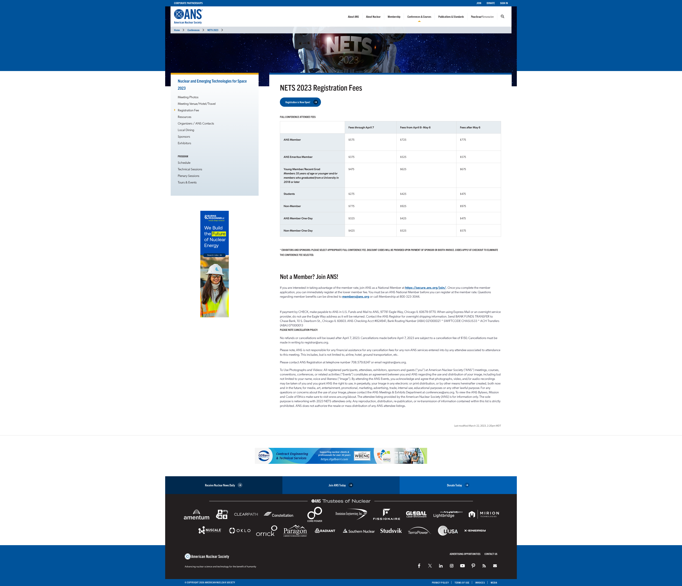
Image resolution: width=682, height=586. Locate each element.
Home (177, 30)
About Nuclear (373, 16)
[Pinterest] (473, 565)
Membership (394, 16)
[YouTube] (462, 565)
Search (502, 16)
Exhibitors (184, 143)
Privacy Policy (440, 582)
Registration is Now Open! (297, 102)
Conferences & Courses (419, 16)
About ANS (353, 16)
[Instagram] (451, 565)
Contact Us (491, 553)
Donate (491, 3)
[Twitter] (430, 565)
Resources (184, 117)
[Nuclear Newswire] (484, 565)
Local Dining (186, 130)
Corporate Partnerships (188, 3)
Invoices (480, 582)
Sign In (504, 3)
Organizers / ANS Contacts (196, 123)
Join (479, 3)
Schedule (184, 162)
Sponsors (184, 136)
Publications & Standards (451, 16)
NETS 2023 (212, 30)
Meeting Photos (188, 97)
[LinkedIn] (441, 565)
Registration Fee (188, 110)
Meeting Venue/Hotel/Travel (197, 103)
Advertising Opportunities (465, 553)
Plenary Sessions (188, 175)
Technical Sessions (190, 169)
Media (494, 582)
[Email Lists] (495, 565)
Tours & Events (187, 182)
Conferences (194, 30)
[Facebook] (419, 565)
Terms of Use (462, 582)
